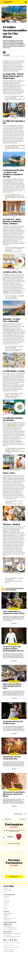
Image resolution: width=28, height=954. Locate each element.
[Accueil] (8, 1)
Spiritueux (6, 902)
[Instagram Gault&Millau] (6, 940)
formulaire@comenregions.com (12, 936)
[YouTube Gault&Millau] (15, 940)
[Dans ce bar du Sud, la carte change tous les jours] (14, 682)
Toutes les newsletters (9, 945)
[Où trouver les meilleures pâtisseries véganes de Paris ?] (14, 790)
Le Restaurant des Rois (12, 195)
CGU (5, 892)
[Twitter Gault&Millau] (8, 940)
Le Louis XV (22, 247)
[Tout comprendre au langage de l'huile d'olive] (14, 609)
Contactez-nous (7, 919)
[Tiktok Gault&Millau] (12, 940)
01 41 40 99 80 (11, 918)
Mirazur (20, 578)
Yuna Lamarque (6, 54)
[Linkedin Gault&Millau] (10, 940)
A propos (6, 888)
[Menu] (25, 2)
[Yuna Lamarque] (4, 52)
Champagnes (7, 900)
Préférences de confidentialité (11, 947)
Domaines (6, 905)
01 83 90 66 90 (7, 935)
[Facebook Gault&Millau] (4, 940)
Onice (4, 478)
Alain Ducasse (14, 232)
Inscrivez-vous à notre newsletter (12, 942)
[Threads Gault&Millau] (17, 940)
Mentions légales (8, 890)
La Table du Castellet (10, 425)
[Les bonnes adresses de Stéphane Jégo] (14, 719)
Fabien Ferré (11, 424)
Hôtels (5, 907)
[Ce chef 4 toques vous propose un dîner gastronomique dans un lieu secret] (14, 645)
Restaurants (7, 896)
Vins (5, 898)
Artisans (6, 909)
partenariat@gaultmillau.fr (10, 929)
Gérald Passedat (9, 331)
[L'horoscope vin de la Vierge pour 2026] (14, 755)
